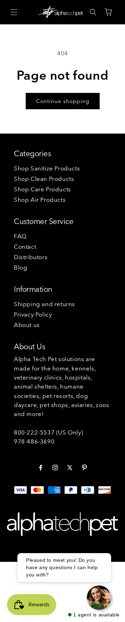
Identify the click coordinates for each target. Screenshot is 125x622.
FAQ (20, 236)
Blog (20, 267)
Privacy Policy (33, 314)
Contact (25, 246)
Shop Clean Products (44, 178)
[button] (14, 12)
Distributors (31, 257)
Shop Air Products (40, 199)
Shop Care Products (42, 189)
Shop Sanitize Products (47, 168)
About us (27, 324)
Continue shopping (62, 101)
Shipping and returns (44, 304)
